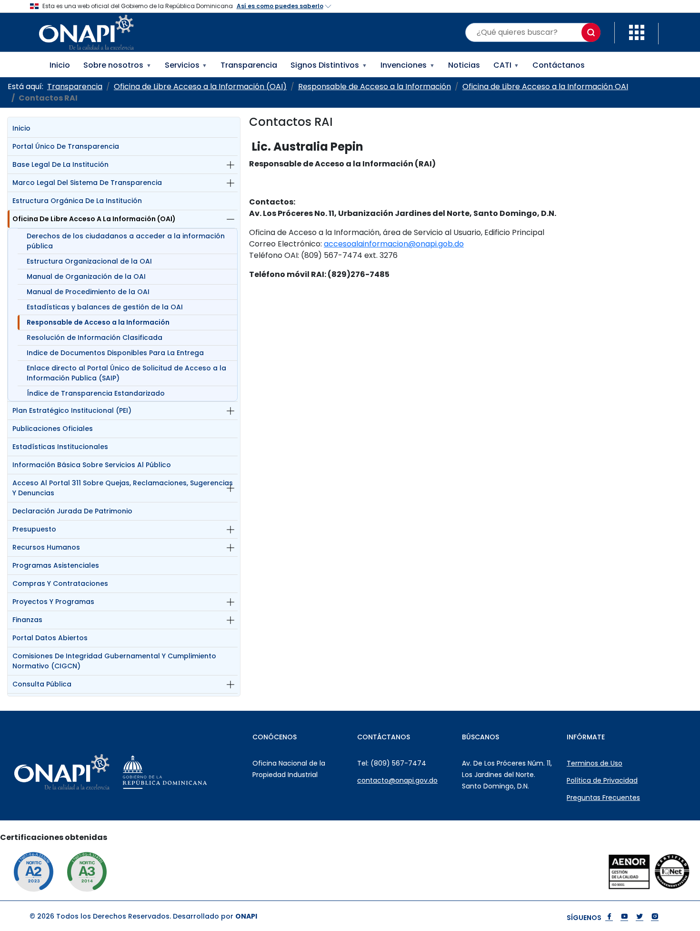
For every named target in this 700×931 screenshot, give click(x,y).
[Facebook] (609, 917)
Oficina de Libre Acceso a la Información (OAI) (94, 219)
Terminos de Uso (594, 763)
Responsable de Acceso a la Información (98, 322)
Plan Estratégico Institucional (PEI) (71, 410)
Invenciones (407, 65)
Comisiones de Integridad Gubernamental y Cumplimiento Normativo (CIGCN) (114, 661)
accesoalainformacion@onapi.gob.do (394, 243)
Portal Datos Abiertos (50, 638)
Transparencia (248, 65)
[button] (636, 31)
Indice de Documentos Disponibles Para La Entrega (115, 353)
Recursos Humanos (46, 547)
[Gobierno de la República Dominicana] (188, 772)
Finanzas (27, 619)
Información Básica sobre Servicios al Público (91, 465)
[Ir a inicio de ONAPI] (85, 772)
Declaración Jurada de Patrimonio (72, 511)
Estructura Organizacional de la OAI (89, 261)
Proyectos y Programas (53, 601)
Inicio (60, 65)
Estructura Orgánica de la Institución (77, 200)
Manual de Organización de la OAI (86, 276)
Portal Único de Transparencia (65, 146)
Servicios (186, 65)
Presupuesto (34, 529)
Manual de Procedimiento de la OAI (88, 292)
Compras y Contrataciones (60, 583)
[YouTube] (624, 917)
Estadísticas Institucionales (60, 446)
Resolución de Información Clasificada (94, 337)
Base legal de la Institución (60, 164)
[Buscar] (590, 32)
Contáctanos (558, 65)
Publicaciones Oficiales (52, 428)
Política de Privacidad (602, 780)
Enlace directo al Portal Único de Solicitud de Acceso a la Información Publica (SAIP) (126, 373)
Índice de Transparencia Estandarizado (96, 393)
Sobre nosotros (117, 65)
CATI (506, 65)
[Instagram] (655, 917)
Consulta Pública (41, 684)
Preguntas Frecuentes (603, 797)
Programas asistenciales (55, 565)
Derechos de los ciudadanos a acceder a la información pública (126, 241)
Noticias (464, 65)
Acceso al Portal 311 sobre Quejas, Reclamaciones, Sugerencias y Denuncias (122, 488)
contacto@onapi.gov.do (397, 780)
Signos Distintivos (328, 65)
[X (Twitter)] (639, 917)
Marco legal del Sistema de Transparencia (87, 182)
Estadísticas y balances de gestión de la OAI (105, 307)
